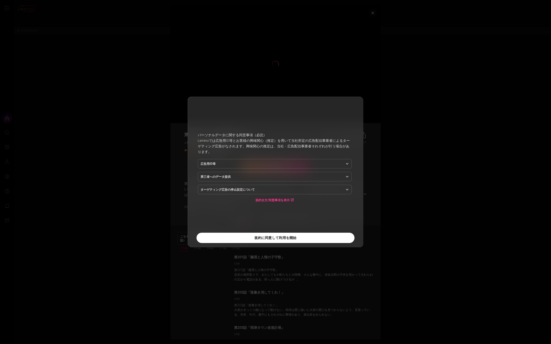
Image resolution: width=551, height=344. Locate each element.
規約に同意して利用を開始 (275, 238)
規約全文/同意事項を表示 (272, 200)
